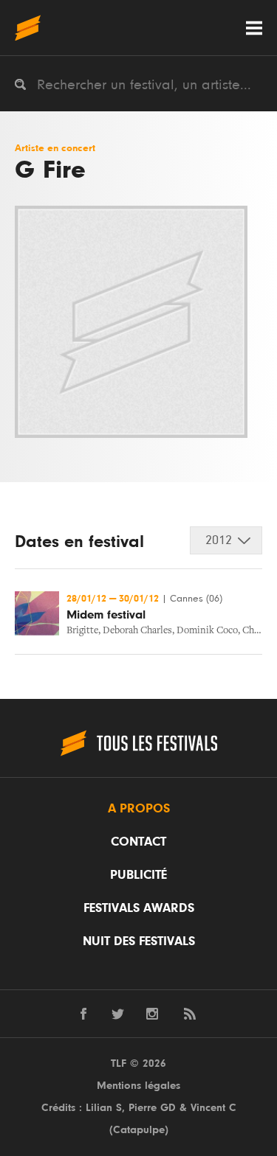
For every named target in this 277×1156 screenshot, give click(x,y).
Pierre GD (152, 1107)
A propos (139, 808)
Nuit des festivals (139, 941)
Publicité (138, 875)
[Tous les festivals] (28, 28)
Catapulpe (139, 1129)
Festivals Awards (138, 908)
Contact (138, 842)
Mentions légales (138, 1085)
